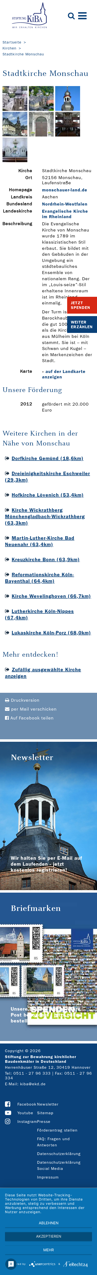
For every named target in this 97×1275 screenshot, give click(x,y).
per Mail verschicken (33, 709)
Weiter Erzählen (82, 324)
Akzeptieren (48, 1236)
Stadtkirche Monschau (23, 54)
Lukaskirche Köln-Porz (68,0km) (51, 633)
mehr (48, 1250)
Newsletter (47, 1104)
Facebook (26, 1104)
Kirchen (9, 48)
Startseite (11, 42)
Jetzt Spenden (80, 305)
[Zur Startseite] (29, 15)
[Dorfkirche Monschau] (14, 109)
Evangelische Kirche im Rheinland (65, 214)
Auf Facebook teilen (31, 718)
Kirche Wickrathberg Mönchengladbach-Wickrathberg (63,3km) (45, 516)
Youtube (25, 1113)
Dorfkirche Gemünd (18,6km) (48, 458)
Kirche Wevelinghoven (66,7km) (51, 596)
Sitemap (45, 1113)
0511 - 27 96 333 (32, 1073)
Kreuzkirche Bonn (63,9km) (46, 559)
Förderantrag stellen (57, 1130)
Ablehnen (48, 1223)
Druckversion (24, 700)
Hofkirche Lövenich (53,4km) (48, 495)
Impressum (48, 1177)
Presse (43, 1121)
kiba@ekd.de (33, 1084)
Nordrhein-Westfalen (65, 204)
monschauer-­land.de (64, 190)
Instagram (27, 1121)
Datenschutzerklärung (59, 1153)
